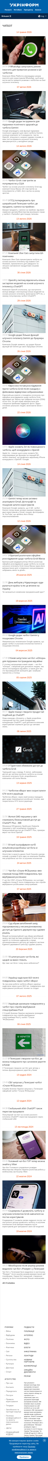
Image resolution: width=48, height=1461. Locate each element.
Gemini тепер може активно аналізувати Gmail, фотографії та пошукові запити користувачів (19, 501)
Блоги (27, 1347)
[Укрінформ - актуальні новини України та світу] (24, 4)
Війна (8, 1331)
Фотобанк (18, 10)
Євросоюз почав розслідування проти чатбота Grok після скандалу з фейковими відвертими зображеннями (22, 388)
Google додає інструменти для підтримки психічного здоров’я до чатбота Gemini (20, 124)
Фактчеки (10, 1347)
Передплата (11, 1391)
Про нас (9, 1383)
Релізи (27, 1376)
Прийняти (24, 1457)
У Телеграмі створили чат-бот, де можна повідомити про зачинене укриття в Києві (24, 1061)
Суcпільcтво (11, 1360)
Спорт (8, 1372)
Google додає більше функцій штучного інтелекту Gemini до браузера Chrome (23, 338)
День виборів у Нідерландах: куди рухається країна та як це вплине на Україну (22, 585)
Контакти (10, 1387)
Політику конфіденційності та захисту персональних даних (24, 1450)
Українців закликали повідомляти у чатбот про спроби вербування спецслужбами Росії (23, 1006)
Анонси (38, 10)
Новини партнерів (29, 1361)
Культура (10, 1364)
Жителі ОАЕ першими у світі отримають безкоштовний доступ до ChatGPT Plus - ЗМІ (21, 819)
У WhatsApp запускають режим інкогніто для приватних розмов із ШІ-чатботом (22, 69)
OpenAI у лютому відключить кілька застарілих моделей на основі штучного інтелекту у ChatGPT (23, 283)
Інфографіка (30, 1352)
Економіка (10, 1343)
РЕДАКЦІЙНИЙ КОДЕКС (12, 1433)
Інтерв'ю (28, 1335)
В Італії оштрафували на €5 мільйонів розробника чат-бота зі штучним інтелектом (19, 847)
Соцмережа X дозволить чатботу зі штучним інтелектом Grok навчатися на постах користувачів (23, 1214)
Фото (26, 1339)
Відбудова (10, 1335)
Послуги (8, 10)
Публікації (29, 1331)
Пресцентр (28, 10)
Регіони (9, 1355)
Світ (7, 1351)
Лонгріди (28, 1356)
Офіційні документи (30, 1371)
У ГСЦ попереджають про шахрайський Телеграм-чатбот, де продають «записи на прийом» (20, 203)
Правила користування (12, 1400)
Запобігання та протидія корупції (13, 1411)
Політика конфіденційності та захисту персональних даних (13, 1420)
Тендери (9, 1405)
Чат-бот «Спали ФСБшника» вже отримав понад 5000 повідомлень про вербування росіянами (22, 873)
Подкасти (29, 1327)
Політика (10, 1339)
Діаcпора (10, 1368)
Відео (27, 1343)
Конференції (30, 1366)
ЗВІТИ (8, 1428)
